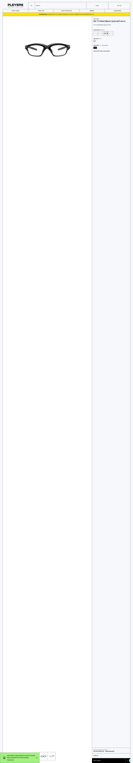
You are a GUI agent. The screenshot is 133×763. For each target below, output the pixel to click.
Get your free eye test (98, 751)
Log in (97, 5)
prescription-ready (101, 24)
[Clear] (94, 41)
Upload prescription (109, 751)
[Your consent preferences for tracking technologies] (130, 760)
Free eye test (10, 760)
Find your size (105, 45)
